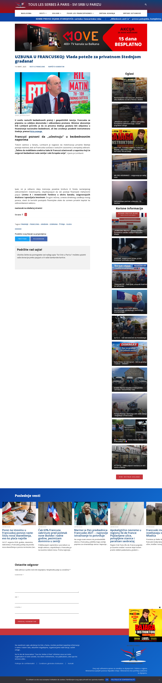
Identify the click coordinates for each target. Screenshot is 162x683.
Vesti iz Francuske (37, 67)
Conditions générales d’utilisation (51, 663)
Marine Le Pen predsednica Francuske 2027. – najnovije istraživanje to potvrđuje (91, 532)
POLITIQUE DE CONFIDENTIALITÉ (123, 679)
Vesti (42, 13)
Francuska (34, 224)
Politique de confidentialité (24, 663)
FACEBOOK (38, 239)
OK (107, 679)
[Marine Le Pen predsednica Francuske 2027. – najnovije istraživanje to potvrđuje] (91, 513)
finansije (24, 224)
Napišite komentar (56, 67)
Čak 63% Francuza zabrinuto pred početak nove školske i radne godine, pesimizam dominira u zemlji (52, 535)
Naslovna (26, 13)
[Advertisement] (52, 172)
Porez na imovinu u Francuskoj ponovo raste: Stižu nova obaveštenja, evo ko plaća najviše (17, 534)
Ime (17, 597)
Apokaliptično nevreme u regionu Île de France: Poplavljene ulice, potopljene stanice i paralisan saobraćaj (125, 535)
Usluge (56, 13)
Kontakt (71, 663)
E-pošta (18, 607)
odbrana (54, 224)
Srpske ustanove (132, 13)
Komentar (19, 575)
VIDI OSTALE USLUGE (129, 477)
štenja (62, 224)
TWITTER (22, 239)
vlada (69, 224)
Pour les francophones (79, 13)
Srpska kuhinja (107, 13)
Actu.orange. (36, 131)
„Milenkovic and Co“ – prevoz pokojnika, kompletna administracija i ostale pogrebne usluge (114, 19)
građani (44, 224)
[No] (159, 680)
